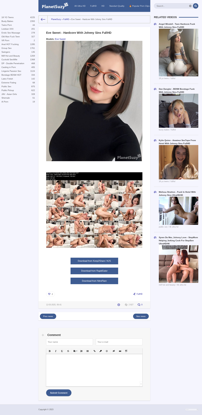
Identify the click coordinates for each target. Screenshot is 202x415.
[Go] (195, 6)
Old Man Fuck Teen (18, 36)
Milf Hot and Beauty (18, 56)
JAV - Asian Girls (18, 94)
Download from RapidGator (94, 271)
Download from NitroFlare (94, 281)
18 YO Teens (18, 17)
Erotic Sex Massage (18, 33)
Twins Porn (18, 25)
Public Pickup (18, 90)
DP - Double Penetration (18, 63)
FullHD (93, 6)
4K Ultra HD (79, 6)
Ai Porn (18, 101)
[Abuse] (119, 305)
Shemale (18, 98)
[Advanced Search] (190, 6)
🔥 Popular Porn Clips (139, 6)
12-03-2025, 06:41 (54, 305)
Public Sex (18, 86)
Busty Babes (18, 21)
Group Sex (18, 48)
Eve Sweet (60, 39)
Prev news (48, 316)
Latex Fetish (18, 79)
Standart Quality (116, 6)
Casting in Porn (18, 67)
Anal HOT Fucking (18, 44)
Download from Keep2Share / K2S (94, 261)
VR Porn (18, 40)
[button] (49, 351)
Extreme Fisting (18, 82)
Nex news (141, 316)
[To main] (43, 19)
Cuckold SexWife (18, 59)
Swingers (18, 52)
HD (102, 6)
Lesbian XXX (18, 29)
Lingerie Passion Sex (18, 71)
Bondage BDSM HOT (18, 75)
